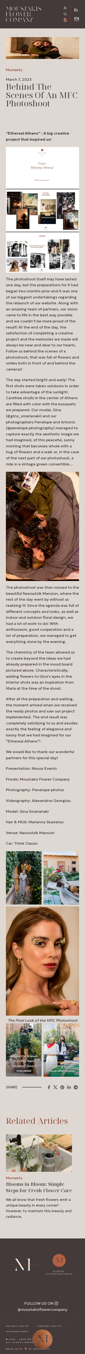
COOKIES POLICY (50, 1326)
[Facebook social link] (49, 1087)
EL (76, 10)
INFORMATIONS (17, 1331)
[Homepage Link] (23, 15)
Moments (14, 70)
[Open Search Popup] (65, 14)
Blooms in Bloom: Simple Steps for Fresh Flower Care (39, 1187)
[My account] (65, 8)
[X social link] (55, 1087)
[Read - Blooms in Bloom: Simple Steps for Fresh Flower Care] (39, 1153)
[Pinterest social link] (62, 1087)
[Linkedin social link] (69, 1087)
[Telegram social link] (75, 1087)
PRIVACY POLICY (18, 1326)
